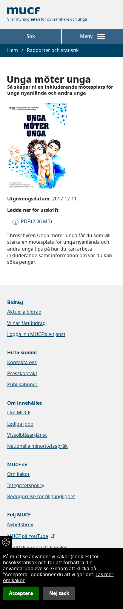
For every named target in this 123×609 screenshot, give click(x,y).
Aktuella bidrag (24, 312)
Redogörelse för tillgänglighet (41, 496)
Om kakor (18, 474)
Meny (86, 36)
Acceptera (21, 593)
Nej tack (59, 593)
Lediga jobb (20, 424)
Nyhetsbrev (20, 524)
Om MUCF (18, 412)
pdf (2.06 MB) (36, 221)
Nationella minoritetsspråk (37, 446)
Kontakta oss (22, 362)
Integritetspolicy (25, 485)
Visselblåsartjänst (27, 435)
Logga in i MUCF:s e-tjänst (36, 334)
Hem (12, 50)
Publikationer (22, 384)
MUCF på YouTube (27, 536)
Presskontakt (22, 373)
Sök (31, 36)
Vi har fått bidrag (26, 323)
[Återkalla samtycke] (6, 542)
